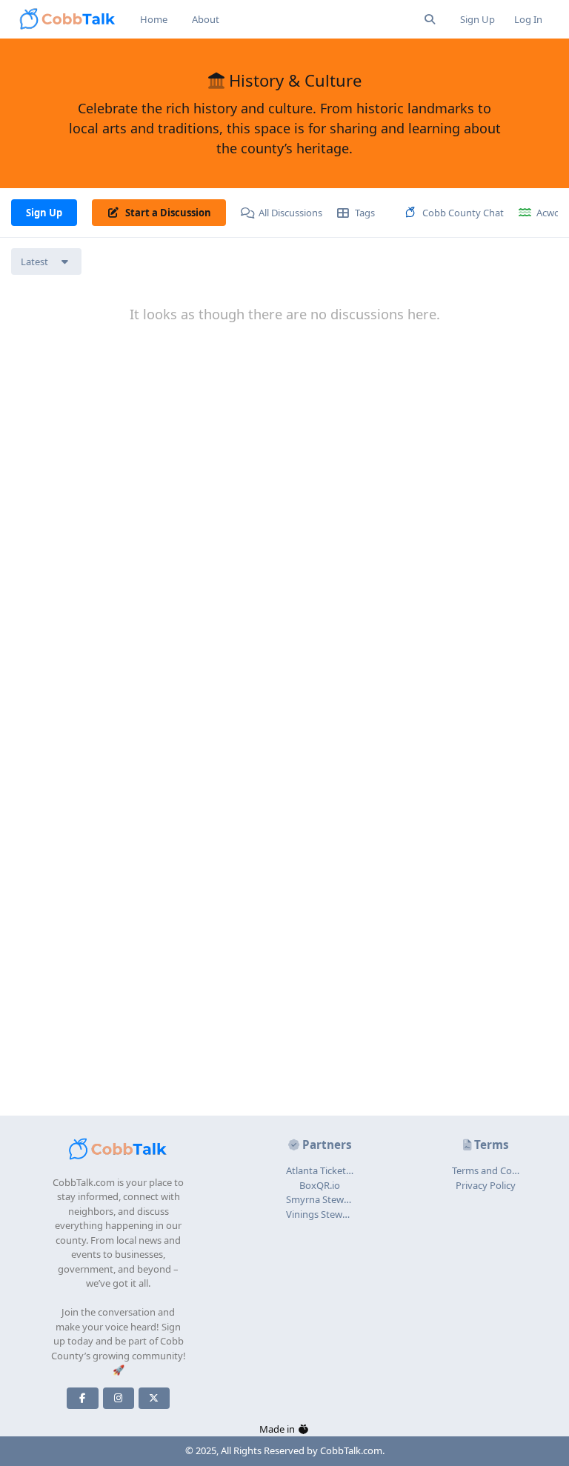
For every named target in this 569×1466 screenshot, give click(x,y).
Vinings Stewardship (331, 1214)
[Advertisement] (284, 1012)
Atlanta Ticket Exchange (338, 1170)
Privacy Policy (486, 1185)
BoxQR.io (319, 1185)
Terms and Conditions (500, 1170)
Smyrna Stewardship (331, 1199)
